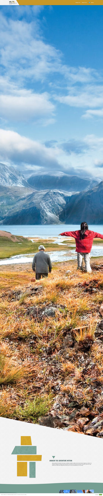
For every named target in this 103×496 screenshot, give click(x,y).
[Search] (89, 2)
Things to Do (77, 2)
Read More (97, 494)
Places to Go (84, 2)
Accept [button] (101, 494)
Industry (92, 2)
